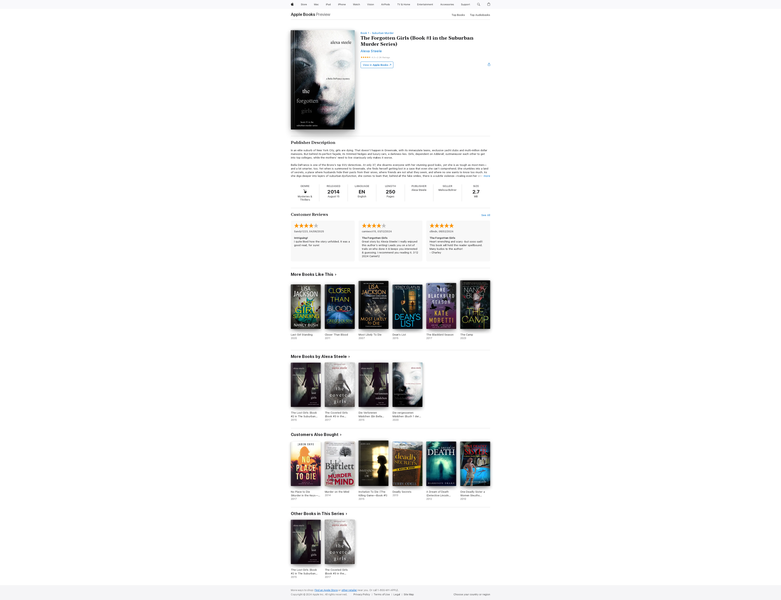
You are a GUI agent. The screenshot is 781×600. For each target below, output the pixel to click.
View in (375, 64)
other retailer (349, 590)
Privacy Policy (361, 594)
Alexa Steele (371, 51)
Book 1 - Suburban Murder (377, 33)
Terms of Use (382, 594)
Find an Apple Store (326, 590)
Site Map (409, 594)
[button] (479, 4)
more (487, 175)
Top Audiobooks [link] (480, 14)
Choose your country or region (472, 594)
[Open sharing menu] (489, 65)
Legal (397, 594)
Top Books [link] (458, 14)
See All (485, 215)
